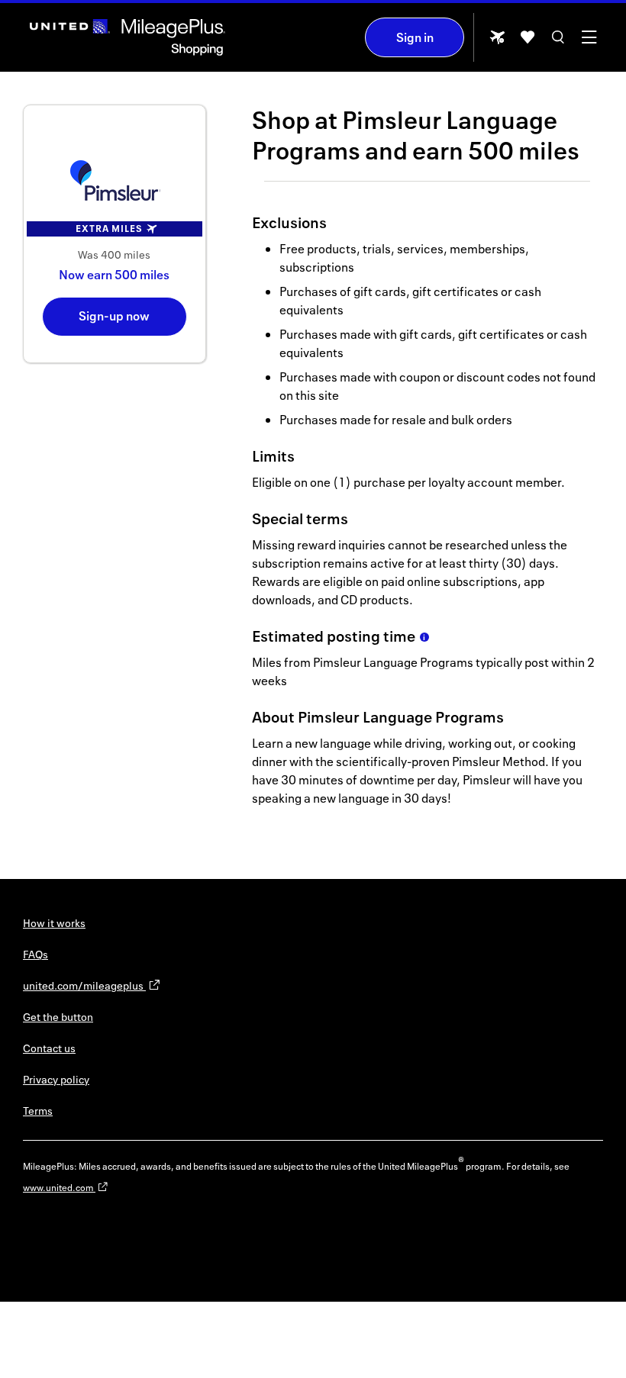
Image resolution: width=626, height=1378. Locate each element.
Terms (38, 1110)
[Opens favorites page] (527, 42)
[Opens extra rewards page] (497, 41)
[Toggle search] (558, 42)
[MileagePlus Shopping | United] (127, 37)
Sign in (415, 37)
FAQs (35, 954)
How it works (54, 923)
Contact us (49, 1048)
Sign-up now (114, 315)
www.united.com (59, 1187)
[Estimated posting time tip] (424, 637)
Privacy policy (56, 1079)
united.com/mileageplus (84, 985)
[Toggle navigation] (588, 42)
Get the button (58, 1016)
